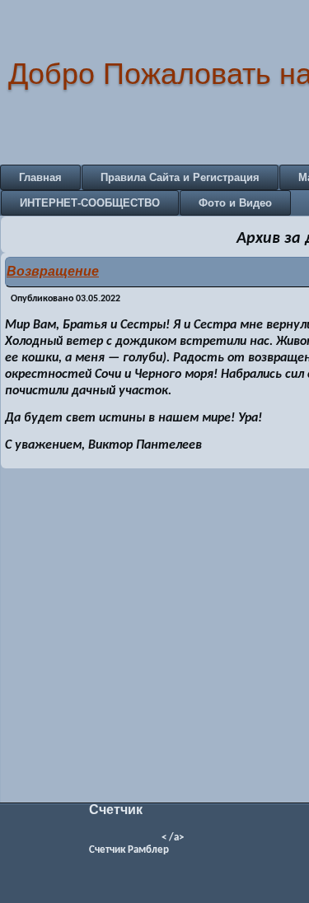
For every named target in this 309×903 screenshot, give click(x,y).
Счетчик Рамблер (129, 850)
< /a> (173, 837)
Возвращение (53, 271)
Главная (40, 177)
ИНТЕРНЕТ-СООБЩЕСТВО (90, 203)
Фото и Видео (235, 203)
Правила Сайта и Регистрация (180, 177)
